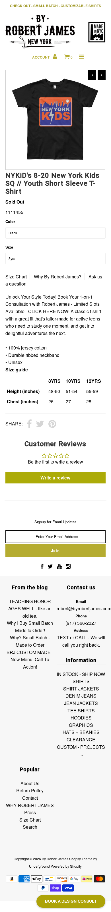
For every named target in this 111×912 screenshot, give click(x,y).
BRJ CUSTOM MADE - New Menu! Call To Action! (30, 659)
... (81, 754)
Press (30, 812)
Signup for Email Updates (55, 521)
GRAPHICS (81, 725)
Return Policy (30, 790)
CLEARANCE (81, 739)
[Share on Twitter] (40, 424)
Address (81, 630)
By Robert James (55, 858)
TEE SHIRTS (81, 710)
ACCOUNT (41, 57)
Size (9, 247)
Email (81, 601)
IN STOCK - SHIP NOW (81, 674)
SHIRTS (81, 681)
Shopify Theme (80, 858)
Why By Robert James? (57, 276)
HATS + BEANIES (81, 732)
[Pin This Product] (52, 424)
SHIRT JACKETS (81, 688)
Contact (30, 798)
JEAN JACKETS (81, 703)
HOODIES (81, 717)
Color (10, 221)
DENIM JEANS (80, 695)
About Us (29, 783)
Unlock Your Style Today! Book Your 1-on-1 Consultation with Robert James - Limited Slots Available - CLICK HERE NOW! (52, 304)
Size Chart (16, 276)
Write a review (55, 477)
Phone (81, 616)
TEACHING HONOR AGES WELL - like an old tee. (30, 608)
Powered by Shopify (66, 866)
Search (30, 827)
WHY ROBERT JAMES (30, 805)
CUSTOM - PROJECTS (81, 747)
